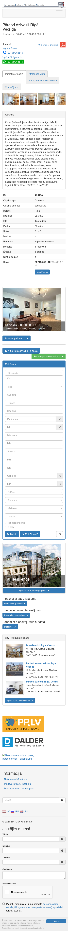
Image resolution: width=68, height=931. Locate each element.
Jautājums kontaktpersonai (43, 80)
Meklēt (13, 534)
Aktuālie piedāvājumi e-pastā (22, 350)
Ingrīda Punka (9, 48)
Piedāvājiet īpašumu (13, 603)
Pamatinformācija (14, 73)
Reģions (12, 410)
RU (17, 811)
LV (8, 811)
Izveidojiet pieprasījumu (15, 615)
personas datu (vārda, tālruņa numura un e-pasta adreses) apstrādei (34, 905)
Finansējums (11, 87)
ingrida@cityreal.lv (12, 57)
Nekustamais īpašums (15, 779)
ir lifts (11, 527)
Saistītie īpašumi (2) (15, 338)
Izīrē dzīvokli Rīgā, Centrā (40, 645)
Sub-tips (12, 394)
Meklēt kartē (31, 534)
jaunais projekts (16, 522)
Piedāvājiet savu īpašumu (47, 356)
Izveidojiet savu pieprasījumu (19, 788)
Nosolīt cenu (42, 272)
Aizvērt (56, 921)
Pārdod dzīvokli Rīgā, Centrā (42, 681)
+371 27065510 (14, 52)
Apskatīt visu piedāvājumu (19, 700)
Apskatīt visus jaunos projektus (33, 590)
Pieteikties (9, 626)
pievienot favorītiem (49, 44)
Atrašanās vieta (37, 73)
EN (26, 811)
